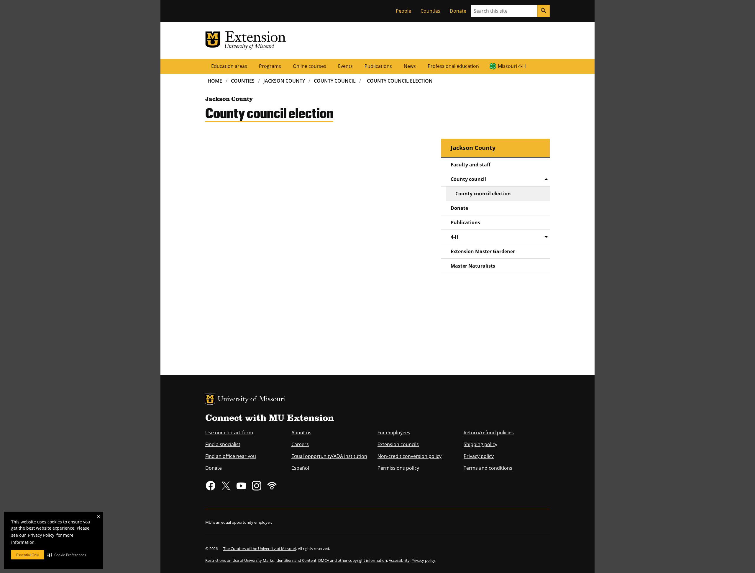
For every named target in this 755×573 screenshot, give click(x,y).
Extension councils (398, 444)
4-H (454, 237)
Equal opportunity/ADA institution (329, 456)
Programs (270, 66)
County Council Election (400, 81)
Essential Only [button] (27, 554)
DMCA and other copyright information (352, 560)
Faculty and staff (470, 164)
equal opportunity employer (246, 522)
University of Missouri (251, 400)
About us (301, 432)
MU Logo (210, 399)
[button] (66, 554)
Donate (458, 11)
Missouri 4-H (512, 66)
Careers (300, 444)
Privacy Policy (41, 535)
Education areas (229, 66)
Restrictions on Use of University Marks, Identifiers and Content (260, 560)
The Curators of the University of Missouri (259, 548)
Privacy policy (479, 456)
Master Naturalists (473, 266)
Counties (430, 11)
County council (468, 179)
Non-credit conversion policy (409, 456)
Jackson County (284, 81)
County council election (483, 193)
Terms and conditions (488, 468)
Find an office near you (230, 456)
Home (215, 81)
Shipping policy (480, 444)
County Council (335, 81)
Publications (378, 66)
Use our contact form (229, 432)
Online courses (309, 66)
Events (345, 66)
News (410, 66)
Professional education (453, 66)
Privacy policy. (423, 560)
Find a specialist (222, 444)
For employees (394, 432)
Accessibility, (400, 560)
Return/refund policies (489, 432)
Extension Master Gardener (483, 251)
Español (300, 468)
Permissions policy (398, 468)
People (403, 11)
